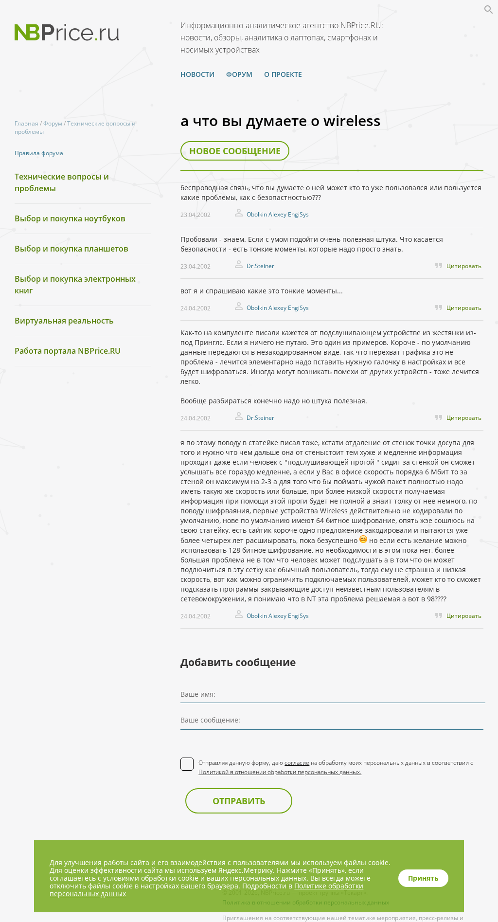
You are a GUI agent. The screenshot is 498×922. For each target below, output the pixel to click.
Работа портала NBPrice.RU (68, 350)
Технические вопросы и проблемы (62, 182)
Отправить (239, 801)
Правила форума (39, 153)
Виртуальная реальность (64, 320)
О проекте (283, 74)
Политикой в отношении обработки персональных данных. (279, 772)
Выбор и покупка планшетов (71, 248)
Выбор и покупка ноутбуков (70, 218)
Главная (26, 123)
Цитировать (463, 266)
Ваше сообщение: (210, 719)
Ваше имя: (197, 694)
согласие (297, 763)
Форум (239, 74)
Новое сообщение (235, 151)
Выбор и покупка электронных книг (75, 284)
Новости (197, 74)
